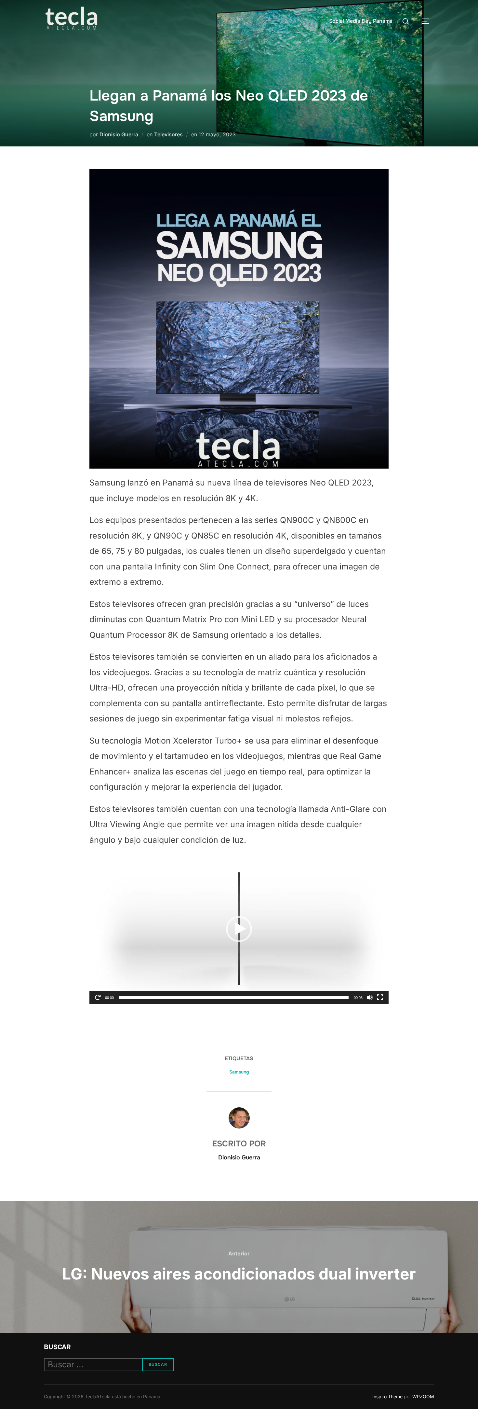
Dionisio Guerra (119, 134)
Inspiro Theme (387, 1396)
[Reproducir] (98, 997)
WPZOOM (423, 1396)
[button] (239, 929)
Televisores (168, 134)
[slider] (234, 997)
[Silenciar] (369, 997)
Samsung (239, 1072)
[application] (239, 929)
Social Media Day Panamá (360, 21)
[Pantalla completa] (380, 997)
